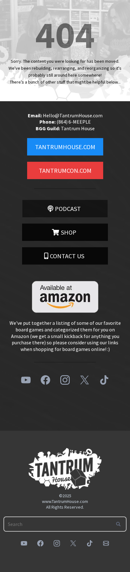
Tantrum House (78, 128)
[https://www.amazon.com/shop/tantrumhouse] (65, 296)
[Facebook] (45, 380)
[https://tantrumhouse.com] (65, 469)
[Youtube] (26, 380)
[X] (84, 380)
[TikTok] (104, 380)
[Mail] (106, 543)
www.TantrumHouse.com (65, 501)
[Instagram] (65, 380)
